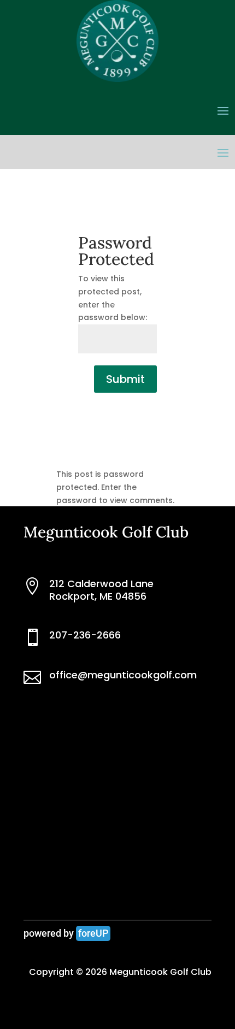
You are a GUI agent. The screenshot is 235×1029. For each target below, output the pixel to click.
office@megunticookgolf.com (123, 675)
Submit (125, 379)
